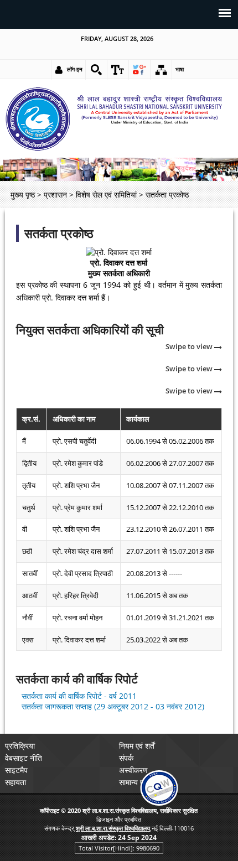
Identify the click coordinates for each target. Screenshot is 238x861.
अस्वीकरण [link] (133, 770)
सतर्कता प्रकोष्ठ (59, 233)
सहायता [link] (15, 782)
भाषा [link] (179, 69)
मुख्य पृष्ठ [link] (23, 194)
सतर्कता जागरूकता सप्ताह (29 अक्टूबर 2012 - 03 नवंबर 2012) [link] (113, 706)
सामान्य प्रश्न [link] (137, 782)
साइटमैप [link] (16, 770)
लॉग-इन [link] (74, 69)
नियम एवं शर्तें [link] (136, 745)
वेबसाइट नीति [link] (23, 758)
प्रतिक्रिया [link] (20, 745)
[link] (96, 70)
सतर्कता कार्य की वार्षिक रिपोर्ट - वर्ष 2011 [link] (79, 696)
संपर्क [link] (126, 758)
